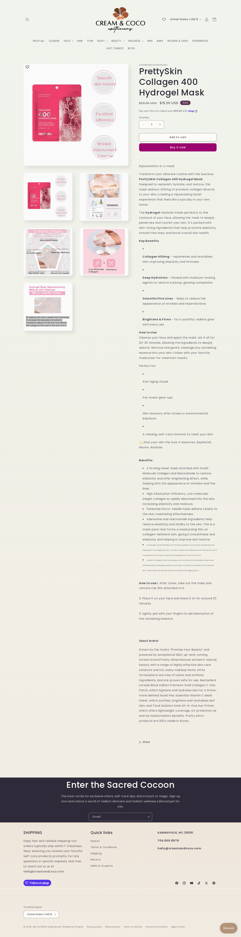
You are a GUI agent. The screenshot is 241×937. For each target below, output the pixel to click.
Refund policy (112, 926)
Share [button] (146, 742)
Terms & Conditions (104, 847)
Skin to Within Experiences (47, 926)
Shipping (96, 853)
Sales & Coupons (102, 866)
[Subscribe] (148, 817)
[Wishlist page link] (164, 19)
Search (95, 841)
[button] (27, 19)
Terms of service (132, 926)
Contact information (156, 926)
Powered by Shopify (73, 926)
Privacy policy (94, 926)
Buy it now (178, 147)
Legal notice (178, 926)
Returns (96, 859)
